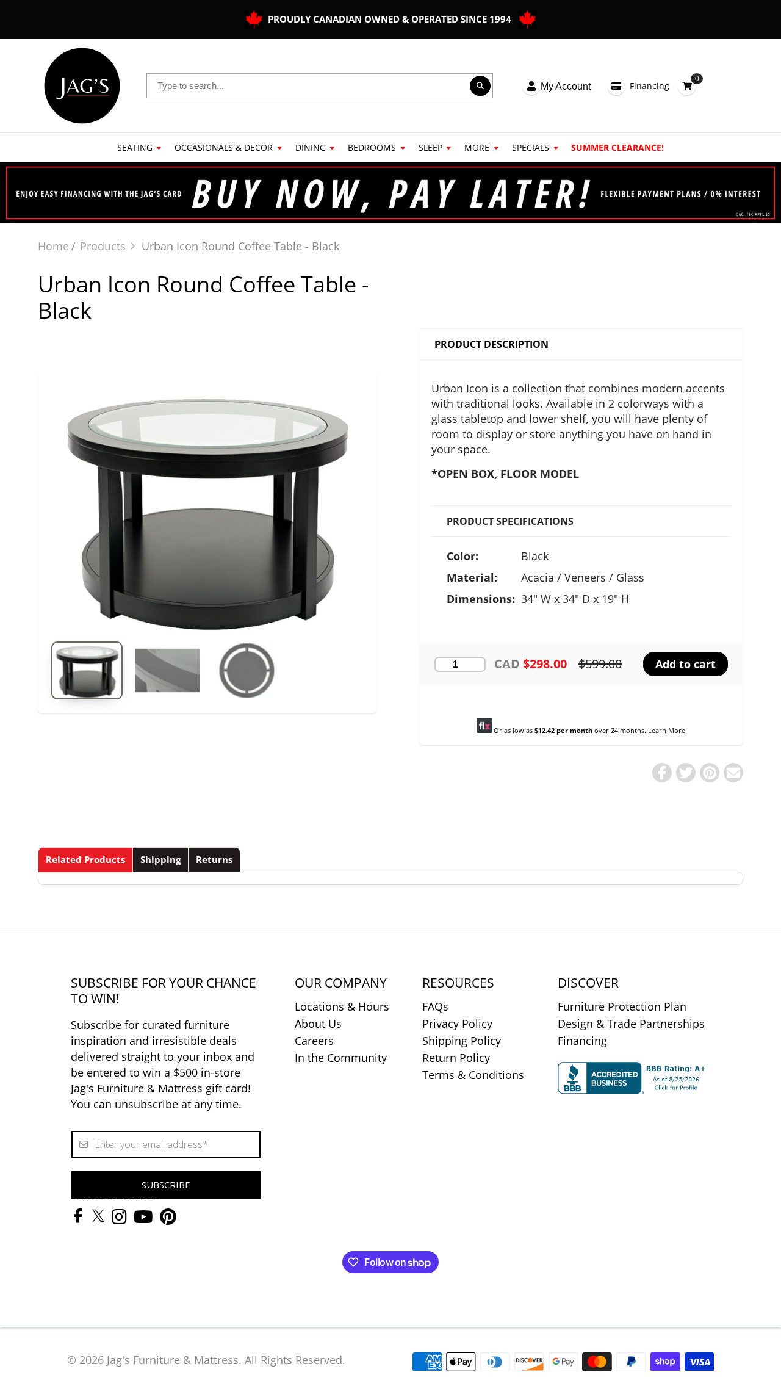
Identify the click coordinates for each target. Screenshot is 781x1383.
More (476, 147)
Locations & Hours (342, 1006)
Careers (314, 1040)
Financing (649, 86)
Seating (135, 147)
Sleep (430, 147)
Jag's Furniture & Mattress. (174, 1359)
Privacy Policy (457, 1023)
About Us (318, 1023)
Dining (310, 147)
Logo (82, 85)
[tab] (85, 859)
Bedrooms (372, 147)
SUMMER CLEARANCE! (617, 147)
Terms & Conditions (473, 1074)
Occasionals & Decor (224, 147)
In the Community (341, 1057)
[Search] (480, 86)
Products (103, 246)
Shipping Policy (461, 1040)
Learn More (666, 730)
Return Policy (456, 1057)
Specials (530, 147)
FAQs (435, 1006)
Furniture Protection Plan (622, 1006)
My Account (566, 86)
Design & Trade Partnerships (631, 1023)
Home (53, 246)
